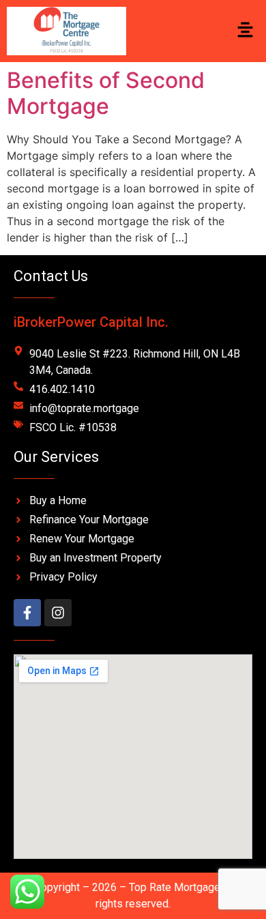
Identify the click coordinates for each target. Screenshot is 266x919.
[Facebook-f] (27, 612)
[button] (245, 31)
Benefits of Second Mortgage (106, 93)
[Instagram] (58, 612)
